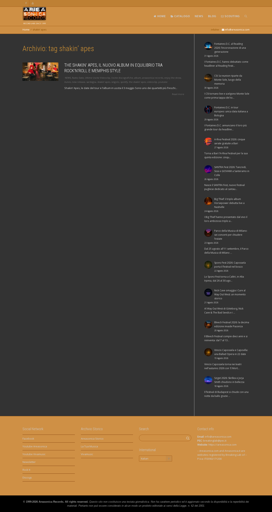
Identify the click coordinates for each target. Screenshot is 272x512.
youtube (162, 81)
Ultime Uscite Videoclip (97, 77)
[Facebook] (26, 3)
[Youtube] (32, 3)
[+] (40, 71)
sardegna (91, 81)
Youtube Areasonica (35, 446)
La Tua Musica (89, 446)
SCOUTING (232, 16)
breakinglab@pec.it (214, 440)
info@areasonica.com (218, 436)
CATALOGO (181, 16)
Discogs (27, 477)
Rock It (26, 469)
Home (26, 29)
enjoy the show (172, 77)
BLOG (212, 16)
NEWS (199, 16)
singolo (115, 81)
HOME (161, 16)
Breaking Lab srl (235, 455)
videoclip (152, 81)
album (137, 77)
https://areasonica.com (222, 444)
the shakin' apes (137, 81)
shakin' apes (103, 81)
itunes (67, 81)
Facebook (28, 438)
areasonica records (152, 77)
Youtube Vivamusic (34, 454)
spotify (124, 81)
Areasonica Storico (92, 438)
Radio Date (78, 77)
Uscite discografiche (122, 77)
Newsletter (29, 462)
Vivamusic (87, 454)
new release (78, 81)
